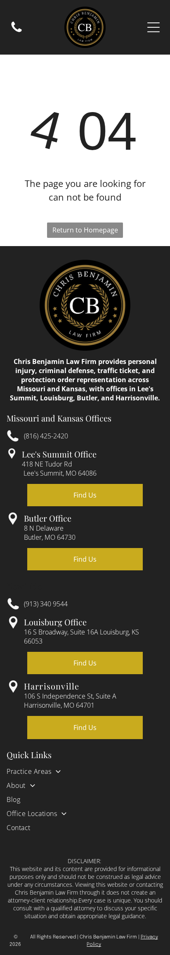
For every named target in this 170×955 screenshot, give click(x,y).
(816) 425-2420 (46, 435)
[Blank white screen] (16, 31)
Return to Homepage (85, 230)
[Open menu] (153, 27)
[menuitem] (85, 773)
